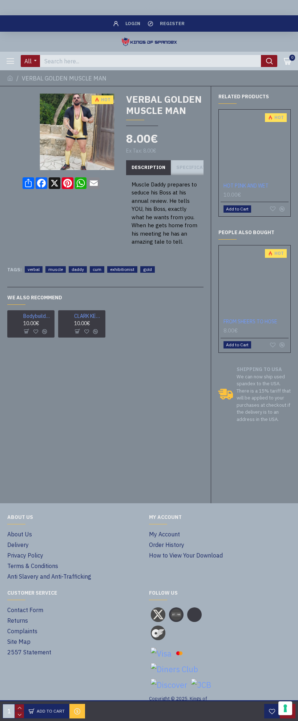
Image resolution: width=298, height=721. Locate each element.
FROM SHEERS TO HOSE (250, 321)
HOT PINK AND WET (246, 185)
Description (148, 167)
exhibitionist (122, 269)
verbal (34, 269)
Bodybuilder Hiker (37, 316)
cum (97, 269)
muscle (55, 269)
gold (147, 269)
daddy (78, 269)
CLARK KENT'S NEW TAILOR (88, 316)
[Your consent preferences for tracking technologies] (285, 708)
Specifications (197, 167)
